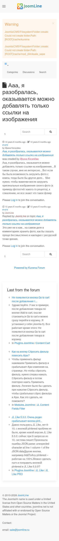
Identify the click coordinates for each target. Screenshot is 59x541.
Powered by (21, 267)
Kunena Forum (36, 267)
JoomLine (9, 212)
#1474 (5, 209)
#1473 (5, 144)
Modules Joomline (24, 405)
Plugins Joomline (24, 343)
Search (42, 72)
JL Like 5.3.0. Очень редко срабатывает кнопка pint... (27, 419)
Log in (14, 200)
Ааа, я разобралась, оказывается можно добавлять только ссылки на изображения (27, 153)
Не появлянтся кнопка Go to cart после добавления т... (30, 299)
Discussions (28, 72)
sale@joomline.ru (19, 530)
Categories (12, 72)
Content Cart (43, 343)
